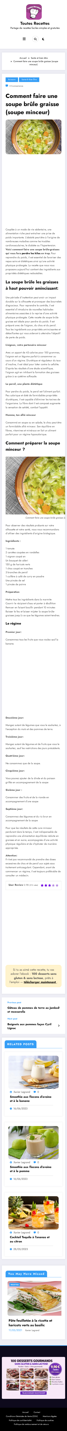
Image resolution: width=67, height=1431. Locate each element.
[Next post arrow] (59, 1026)
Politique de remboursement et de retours (31, 1424)
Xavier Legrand (22, 1092)
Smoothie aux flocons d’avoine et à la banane (30, 1099)
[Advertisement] (33, 194)
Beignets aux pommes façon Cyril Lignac (29, 1026)
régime (15, 623)
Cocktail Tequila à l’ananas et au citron (30, 1239)
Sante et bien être (29, 79)
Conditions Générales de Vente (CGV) (22, 1416)
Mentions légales (50, 1416)
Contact (37, 1412)
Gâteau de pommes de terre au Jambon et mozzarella (33, 1010)
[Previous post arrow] (59, 1007)
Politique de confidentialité (20, 1420)
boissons (11, 79)
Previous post (14, 1002)
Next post (12, 1018)
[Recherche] (35, 39)
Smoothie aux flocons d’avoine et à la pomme (30, 1169)
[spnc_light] (43, 39)
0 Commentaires (16, 86)
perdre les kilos (31, 253)
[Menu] (24, 39)
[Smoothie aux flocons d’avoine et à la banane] (33, 1072)
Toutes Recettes (35, 23)
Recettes (43, 1284)
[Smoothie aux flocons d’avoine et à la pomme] (33, 1142)
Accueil (25, 1412)
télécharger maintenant (40, 982)
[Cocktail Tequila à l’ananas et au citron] (33, 1212)
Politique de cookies (45, 1420)
